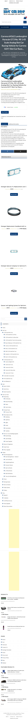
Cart (3, 642)
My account (5, 655)
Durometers (8, 428)
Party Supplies (7, 503)
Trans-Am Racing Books (10, 476)
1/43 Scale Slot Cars (15, 52)
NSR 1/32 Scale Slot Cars (10, 351)
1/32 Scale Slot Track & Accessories (13, 340)
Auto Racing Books (8, 454)
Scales (6, 425)
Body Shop (6, 396)
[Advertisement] (14, 528)
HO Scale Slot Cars (8, 378)
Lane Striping (8, 438)
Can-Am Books (8, 459)
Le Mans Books (8, 470)
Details (19, 89)
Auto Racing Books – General (11, 456)
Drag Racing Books (9, 462)
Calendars (6, 498)
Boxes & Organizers (8, 444)
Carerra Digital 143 (9, 361)
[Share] (7, 151)
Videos (5, 490)
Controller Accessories (9, 375)
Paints (6, 404)
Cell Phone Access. (8, 500)
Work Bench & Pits (8, 414)
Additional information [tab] (14, 124)
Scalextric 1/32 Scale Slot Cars (12, 354)
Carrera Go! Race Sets (10, 370)
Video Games (7, 487)
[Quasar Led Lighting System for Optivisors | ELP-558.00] (14, 291)
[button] (25, 66)
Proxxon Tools (8, 412)
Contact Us (12, 1)
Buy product (5, 112)
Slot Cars (8, 52)
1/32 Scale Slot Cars (8, 332)
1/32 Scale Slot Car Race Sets (11, 337)
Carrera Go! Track (9, 373)
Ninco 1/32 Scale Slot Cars (11, 348)
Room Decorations (8, 506)
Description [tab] (4, 124)
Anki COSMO (7, 386)
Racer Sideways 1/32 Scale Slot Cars (13, 343)
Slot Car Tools (5, 394)
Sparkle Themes (18, 714)
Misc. (3, 493)
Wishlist (4, 663)
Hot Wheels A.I (7, 381)
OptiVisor (7, 419)
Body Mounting (8, 401)
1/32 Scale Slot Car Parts (10, 334)
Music (5, 479)
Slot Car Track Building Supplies (11, 433)
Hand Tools (6, 447)
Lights (6, 422)
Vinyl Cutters (8, 407)
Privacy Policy (19, 1)
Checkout (4, 644)
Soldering (7, 417)
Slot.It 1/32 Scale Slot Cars (11, 356)
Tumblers (7, 430)
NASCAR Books (9, 473)
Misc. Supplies (7, 449)
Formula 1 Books (9, 465)
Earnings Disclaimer (14, 2)
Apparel (5, 495)
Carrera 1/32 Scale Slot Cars (11, 345)
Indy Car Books (8, 467)
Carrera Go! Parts (9, 367)
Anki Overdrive (7, 391)
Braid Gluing (8, 435)
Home (4, 52)
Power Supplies (8, 441)
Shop (3, 660)
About (6, 1)
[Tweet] (20, 151)
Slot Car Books (7, 484)
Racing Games (7, 481)
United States (10, 107)
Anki (3, 384)
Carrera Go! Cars (19, 116)
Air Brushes (7, 398)
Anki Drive (6, 389)
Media (3, 452)
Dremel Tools (7, 410)
